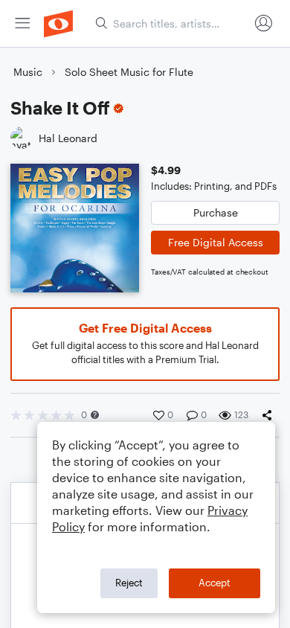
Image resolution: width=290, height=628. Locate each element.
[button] (95, 415)
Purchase (215, 212)
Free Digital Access (215, 242)
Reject (129, 583)
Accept (215, 583)
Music (27, 71)
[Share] (270, 415)
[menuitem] (22, 23)
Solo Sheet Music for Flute (129, 71)
